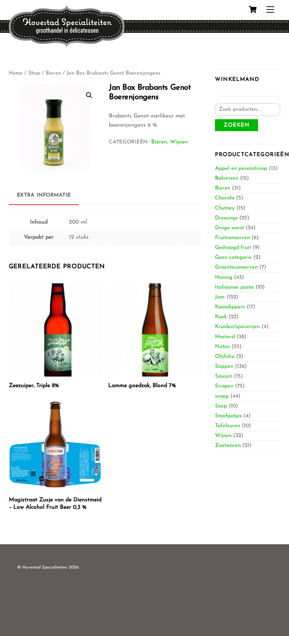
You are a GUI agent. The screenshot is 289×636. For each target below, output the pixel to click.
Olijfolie (224, 356)
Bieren (53, 73)
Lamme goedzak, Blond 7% (142, 385)
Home (16, 73)
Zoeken (237, 125)
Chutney (225, 208)
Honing (223, 277)
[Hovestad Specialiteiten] (67, 44)
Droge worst (229, 228)
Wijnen (179, 142)
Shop (34, 73)
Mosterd (225, 337)
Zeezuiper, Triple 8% (34, 385)
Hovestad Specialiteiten (44, 567)
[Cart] (253, 9)
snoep (222, 396)
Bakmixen (226, 178)
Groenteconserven (236, 267)
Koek (221, 317)
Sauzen (223, 376)
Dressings (226, 218)
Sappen (224, 366)
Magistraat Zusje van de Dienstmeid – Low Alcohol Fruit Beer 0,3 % (55, 503)
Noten (222, 346)
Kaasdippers (230, 307)
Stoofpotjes (228, 416)
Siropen (224, 386)
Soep (221, 406)
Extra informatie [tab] (44, 195)
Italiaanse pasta (234, 287)
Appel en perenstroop (241, 168)
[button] (89, 95)
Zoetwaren (228, 445)
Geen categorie (233, 257)
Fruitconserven (232, 237)
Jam (220, 297)
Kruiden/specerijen (237, 326)
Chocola (224, 198)
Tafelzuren (227, 426)
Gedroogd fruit (233, 247)
